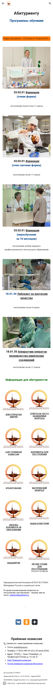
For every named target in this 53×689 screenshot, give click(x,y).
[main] (27, 17)
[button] (3, 3)
